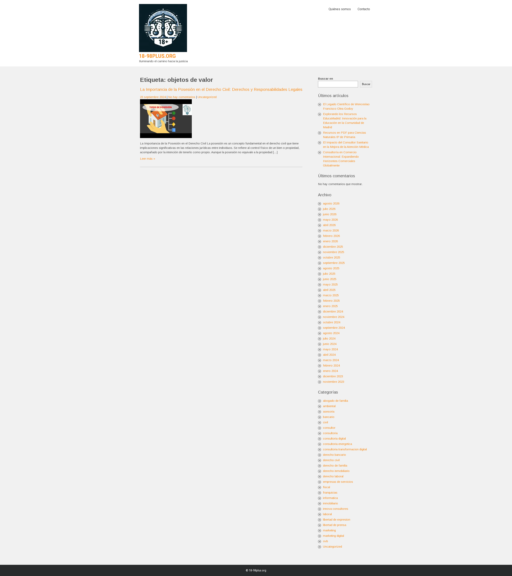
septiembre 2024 (334, 327)
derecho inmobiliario (336, 471)
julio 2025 (329, 273)
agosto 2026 (331, 203)
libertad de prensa (334, 525)
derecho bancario (334, 454)
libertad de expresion (336, 519)
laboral (327, 514)
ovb (325, 541)
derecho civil (331, 460)
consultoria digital (334, 438)
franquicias (330, 492)
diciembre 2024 (333, 311)
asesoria (328, 411)
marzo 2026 (331, 230)
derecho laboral (333, 476)
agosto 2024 (331, 333)
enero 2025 (330, 306)
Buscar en (325, 78)
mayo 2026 (330, 219)
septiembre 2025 (334, 262)
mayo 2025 (330, 284)
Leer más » (147, 158)
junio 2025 (329, 279)
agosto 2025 (331, 268)
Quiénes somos (340, 9)
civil (325, 422)
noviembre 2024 (333, 317)
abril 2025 (329, 290)
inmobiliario (330, 503)
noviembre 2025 (333, 252)
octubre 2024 (331, 322)
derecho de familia (335, 465)
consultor (329, 427)
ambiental (329, 406)
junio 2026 (329, 214)
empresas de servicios (338, 481)
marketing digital (333, 535)
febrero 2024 (331, 365)
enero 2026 (330, 241)
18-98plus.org (157, 56)
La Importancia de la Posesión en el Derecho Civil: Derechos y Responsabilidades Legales (221, 89)
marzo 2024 (331, 360)
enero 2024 (330, 371)
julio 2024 (329, 338)
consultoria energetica (337, 444)
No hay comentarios (181, 97)
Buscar (366, 84)
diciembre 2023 (333, 376)
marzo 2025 (331, 295)
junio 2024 (329, 344)
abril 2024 (329, 354)
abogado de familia (335, 400)
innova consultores (335, 508)
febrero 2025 (331, 300)
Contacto (364, 9)
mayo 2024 (330, 349)
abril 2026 (329, 225)
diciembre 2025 (333, 246)
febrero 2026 (331, 235)
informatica (330, 498)
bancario (328, 417)
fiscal (326, 487)
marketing (329, 530)
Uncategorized (207, 97)
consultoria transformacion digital (345, 449)
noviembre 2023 (333, 381)
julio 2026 (329, 208)
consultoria (330, 433)
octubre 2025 (331, 257)
